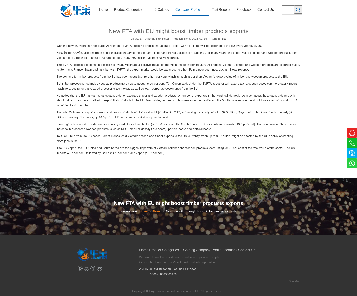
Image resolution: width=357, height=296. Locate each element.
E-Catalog (187, 250)
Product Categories (164, 250)
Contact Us (247, 250)
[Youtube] (99, 268)
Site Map (294, 281)
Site (223, 38)
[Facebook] (80, 268)
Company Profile (208, 250)
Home (143, 250)
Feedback (229, 250)
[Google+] (86, 268)
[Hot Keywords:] (298, 9)
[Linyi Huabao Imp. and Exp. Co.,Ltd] (92, 254)
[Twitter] (92, 268)
